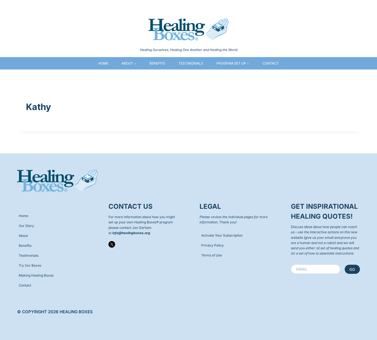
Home (103, 63)
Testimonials (191, 63)
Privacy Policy (212, 245)
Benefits (157, 63)
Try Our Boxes (30, 265)
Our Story (26, 226)
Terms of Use (211, 255)
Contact (270, 63)
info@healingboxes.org (131, 233)
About (23, 236)
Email (303, 269)
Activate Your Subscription (222, 235)
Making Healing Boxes (36, 275)
